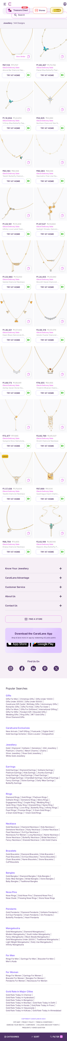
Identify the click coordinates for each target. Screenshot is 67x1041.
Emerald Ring (34, 805)
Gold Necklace (12, 827)
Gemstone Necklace (15, 829)
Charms (19, 750)
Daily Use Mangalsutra (41, 942)
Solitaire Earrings (45, 770)
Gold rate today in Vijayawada (20, 1008)
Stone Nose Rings (47, 898)
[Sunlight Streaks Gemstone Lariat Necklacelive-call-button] (62, 234)
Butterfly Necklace (31, 837)
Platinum (10, 750)
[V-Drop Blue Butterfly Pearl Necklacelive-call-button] (28, 128)
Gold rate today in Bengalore (19, 1000)
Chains (43, 750)
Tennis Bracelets (47, 857)
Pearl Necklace (13, 832)
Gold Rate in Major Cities (19, 991)
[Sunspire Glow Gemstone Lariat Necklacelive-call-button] (28, 446)
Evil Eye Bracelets (30, 857)
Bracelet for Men (46, 959)
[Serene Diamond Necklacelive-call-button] (28, 287)
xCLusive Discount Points (48, 1025)
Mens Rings (43, 800)
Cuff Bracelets (12, 862)
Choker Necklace (50, 829)
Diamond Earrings (28, 770)
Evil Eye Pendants (14, 915)
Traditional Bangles (29, 881)
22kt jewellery (49, 748)
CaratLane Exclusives (18, 727)
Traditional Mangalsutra (47, 939)
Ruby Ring (22, 805)
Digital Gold (47, 731)
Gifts (8, 695)
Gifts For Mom (12, 709)
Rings (9, 793)
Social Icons (19, 647)
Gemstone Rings (28, 800)
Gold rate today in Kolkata (18, 1010)
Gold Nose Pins (25, 895)
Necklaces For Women (16, 835)
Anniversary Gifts (49, 704)
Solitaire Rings (12, 800)
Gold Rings (26, 797)
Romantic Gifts (12, 706)
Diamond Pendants (29, 912)
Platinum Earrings (14, 772)
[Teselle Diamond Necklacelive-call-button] (28, 499)
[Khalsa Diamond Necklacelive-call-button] (28, 551)
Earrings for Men (28, 959)
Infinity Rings (51, 807)
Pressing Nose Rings (27, 898)
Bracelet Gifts (39, 712)
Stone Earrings (27, 780)
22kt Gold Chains (49, 840)
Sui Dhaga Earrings (14, 778)
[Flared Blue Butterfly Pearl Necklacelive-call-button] (62, 75)
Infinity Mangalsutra (15, 944)
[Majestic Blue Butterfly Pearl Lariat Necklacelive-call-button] (62, 551)
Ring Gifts (24, 714)
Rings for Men (12, 959)
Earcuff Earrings (51, 778)
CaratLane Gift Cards (15, 704)
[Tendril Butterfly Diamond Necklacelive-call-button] (28, 181)
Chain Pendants (31, 915)
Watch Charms (31, 750)
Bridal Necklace (48, 837)
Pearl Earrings (40, 775)
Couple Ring (29, 802)
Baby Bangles (12, 881)
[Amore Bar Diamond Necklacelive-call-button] (28, 75)
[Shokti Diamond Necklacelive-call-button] (62, 446)
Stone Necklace (13, 837)
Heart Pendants (32, 917)
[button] (37, 1037)
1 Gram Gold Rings (33, 813)
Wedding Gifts (12, 714)
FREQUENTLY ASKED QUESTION (33, 1027)
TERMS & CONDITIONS (44, 1022)
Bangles (10, 872)
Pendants (11, 908)
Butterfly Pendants (14, 917)
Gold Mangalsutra (14, 931)
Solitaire (26, 748)
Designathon (48, 734)
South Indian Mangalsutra (38, 934)
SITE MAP (16, 1022)
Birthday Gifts (33, 704)
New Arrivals (11, 731)
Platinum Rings (40, 797)
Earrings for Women (32, 975)
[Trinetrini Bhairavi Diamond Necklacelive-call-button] (62, 393)
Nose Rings (11, 895)
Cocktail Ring (12, 807)
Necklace (11, 823)
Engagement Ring (14, 802)
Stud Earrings (26, 775)
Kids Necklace (47, 827)
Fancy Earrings (12, 780)
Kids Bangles (43, 876)
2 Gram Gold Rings (14, 813)
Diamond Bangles (28, 876)
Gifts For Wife (12, 712)
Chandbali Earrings (33, 778)
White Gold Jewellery (15, 756)
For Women (12, 972)
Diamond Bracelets (29, 854)
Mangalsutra (13, 928)
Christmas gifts (27, 699)
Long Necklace (35, 835)
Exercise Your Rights (15, 1025)
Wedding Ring (43, 802)
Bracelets (11, 850)
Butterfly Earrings (13, 783)
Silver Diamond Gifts (15, 717)
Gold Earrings (12, 770)
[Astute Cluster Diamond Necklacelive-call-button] (62, 340)
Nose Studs (11, 898)
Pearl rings (11, 810)
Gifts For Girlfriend (28, 709)
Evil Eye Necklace (30, 832)
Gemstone (36, 748)
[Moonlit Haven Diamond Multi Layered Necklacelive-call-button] (62, 287)
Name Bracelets (29, 859)
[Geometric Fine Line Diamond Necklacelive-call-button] (62, 181)
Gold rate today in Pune (42, 1005)
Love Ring (24, 807)
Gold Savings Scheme (16, 734)
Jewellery (11, 744)
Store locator (34, 734)
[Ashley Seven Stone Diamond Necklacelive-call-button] (28, 393)
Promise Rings (24, 810)
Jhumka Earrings (44, 772)
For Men (10, 955)
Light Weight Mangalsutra (17, 942)
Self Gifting (24, 731)
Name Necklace (51, 835)
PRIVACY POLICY (28, 1022)
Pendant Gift (25, 712)
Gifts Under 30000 (14, 701)
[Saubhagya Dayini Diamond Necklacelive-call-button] (62, 499)
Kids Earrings (29, 772)
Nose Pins (11, 892)
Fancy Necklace (13, 840)
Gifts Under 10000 (44, 699)
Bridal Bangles (31, 878)
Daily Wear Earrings (45, 780)
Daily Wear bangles (14, 878)
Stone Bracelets (46, 859)
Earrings (10, 766)
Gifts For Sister (41, 706)
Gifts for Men (12, 699)
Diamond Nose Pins (43, 895)
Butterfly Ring (37, 807)
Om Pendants (46, 915)
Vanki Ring (10, 805)
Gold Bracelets (12, 854)
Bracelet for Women (15, 978)
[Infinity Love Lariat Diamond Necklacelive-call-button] (28, 234)
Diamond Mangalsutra (34, 931)
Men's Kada (11, 961)
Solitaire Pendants (48, 912)
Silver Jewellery (13, 753)
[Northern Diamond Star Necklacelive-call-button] (62, 128)
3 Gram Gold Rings (41, 810)
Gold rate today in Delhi (44, 1002)
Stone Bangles (47, 878)
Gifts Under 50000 (33, 701)
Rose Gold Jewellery (31, 753)
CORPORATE (30, 1025)
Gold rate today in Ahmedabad (47, 1010)
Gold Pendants (12, 912)
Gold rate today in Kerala (17, 1005)
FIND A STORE (35, 619)
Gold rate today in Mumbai (18, 1002)
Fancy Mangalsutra (14, 937)
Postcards (35, 731)
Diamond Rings (13, 797)
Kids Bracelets (46, 854)
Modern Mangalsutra (15, 934)
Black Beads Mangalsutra (37, 937)
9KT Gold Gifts (37, 714)
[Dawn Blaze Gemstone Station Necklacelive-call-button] (28, 340)
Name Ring (47, 805)
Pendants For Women (15, 980)
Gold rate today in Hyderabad (20, 997)
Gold (8, 748)
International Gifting (48, 709)
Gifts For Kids (27, 706)
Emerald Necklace (31, 840)
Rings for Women (13, 975)
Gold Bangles (12, 876)
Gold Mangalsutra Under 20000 (20, 939)
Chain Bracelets (13, 859)
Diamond (16, 748)
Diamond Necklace (30, 827)
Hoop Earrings (12, 775)
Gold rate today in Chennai (18, 995)
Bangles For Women (35, 978)
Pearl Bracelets (13, 857)
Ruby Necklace (33, 829)
